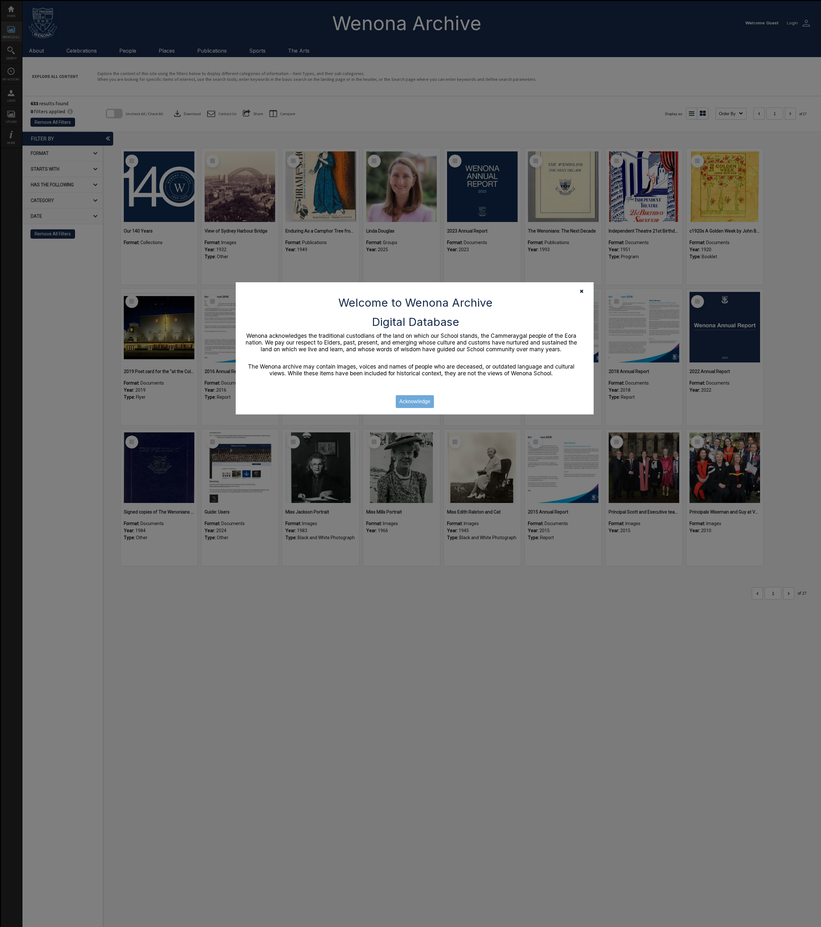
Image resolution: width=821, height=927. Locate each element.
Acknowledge (414, 401)
